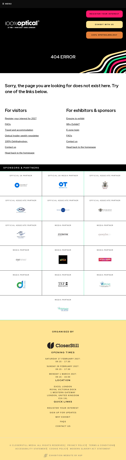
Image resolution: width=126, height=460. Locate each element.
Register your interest (63, 408)
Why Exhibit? (73, 124)
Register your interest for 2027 (21, 118)
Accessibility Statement (31, 449)
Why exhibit (63, 417)
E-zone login (72, 130)
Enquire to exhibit (75, 118)
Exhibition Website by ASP (66, 455)
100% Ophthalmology (16, 141)
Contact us (10, 147)
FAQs (8, 124)
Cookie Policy (58, 449)
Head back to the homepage (19, 152)
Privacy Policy (77, 445)
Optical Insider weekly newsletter (22, 135)
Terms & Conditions (102, 445)
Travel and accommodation (19, 130)
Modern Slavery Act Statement (90, 449)
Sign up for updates (63, 413)
